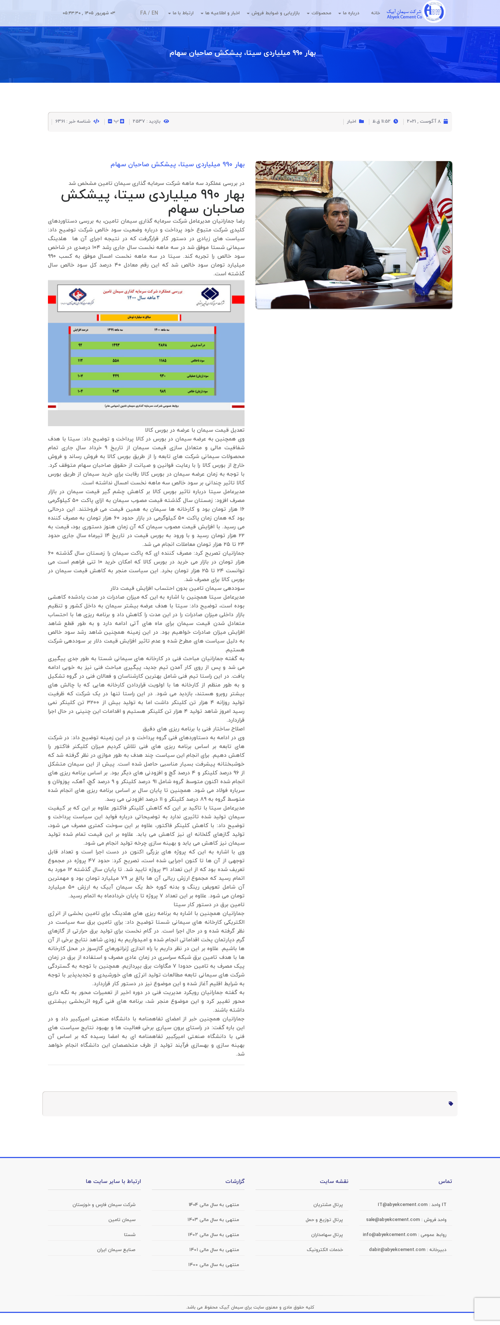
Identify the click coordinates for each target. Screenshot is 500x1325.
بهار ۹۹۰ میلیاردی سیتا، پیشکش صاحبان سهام (242, 53)
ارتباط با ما (183, 13)
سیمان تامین (120, 221)
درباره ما (351, 13)
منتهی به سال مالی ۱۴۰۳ (213, 1220)
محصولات (321, 13)
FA (143, 13)
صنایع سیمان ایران (116, 1250)
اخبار (351, 121)
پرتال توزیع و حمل (324, 1220)
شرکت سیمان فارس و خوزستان (103, 1205)
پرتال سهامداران (327, 1235)
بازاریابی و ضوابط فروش (275, 13)
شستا (218, 248)
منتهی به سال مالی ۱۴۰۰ (213, 1265)
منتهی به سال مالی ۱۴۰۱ (214, 1250)
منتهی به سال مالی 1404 (214, 1205)
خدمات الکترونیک (325, 1250)
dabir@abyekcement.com (398, 1250)
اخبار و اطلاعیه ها (222, 13)
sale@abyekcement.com (393, 1220)
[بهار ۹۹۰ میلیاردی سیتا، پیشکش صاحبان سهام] (353, 167)
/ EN (153, 13)
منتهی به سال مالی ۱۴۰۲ (213, 1235)
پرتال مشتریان (328, 1205)
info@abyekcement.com (390, 1235)
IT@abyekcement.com (403, 1205)
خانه (375, 13)
